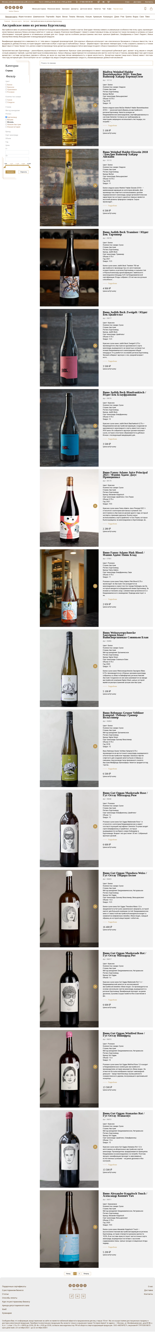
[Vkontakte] (103, 2)
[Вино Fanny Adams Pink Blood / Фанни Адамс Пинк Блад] (69, 588)
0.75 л (111, 257)
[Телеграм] (71, 1296)
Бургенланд (114, 92)
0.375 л (111, 99)
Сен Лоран (129, 497)
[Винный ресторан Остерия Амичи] (13, 9)
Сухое (121, 245)
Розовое (111, 563)
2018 (108, 101)
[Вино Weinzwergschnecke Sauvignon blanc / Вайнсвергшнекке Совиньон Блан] (69, 668)
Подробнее (112, 126)
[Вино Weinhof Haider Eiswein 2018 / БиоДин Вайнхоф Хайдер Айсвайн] (69, 187)
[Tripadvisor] (108, 2)
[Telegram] (98, 2)
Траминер (120, 254)
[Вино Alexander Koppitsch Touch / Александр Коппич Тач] (69, 1229)
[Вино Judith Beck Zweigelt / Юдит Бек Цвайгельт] (69, 348)
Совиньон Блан (122, 659)
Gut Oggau (112, 895)
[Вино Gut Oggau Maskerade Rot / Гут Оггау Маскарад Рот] (69, 988)
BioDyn (111, 94)
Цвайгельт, (120, 497)
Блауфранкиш (121, 414)
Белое (110, 85)
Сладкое (122, 87)
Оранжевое (112, 1204)
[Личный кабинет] (145, 9)
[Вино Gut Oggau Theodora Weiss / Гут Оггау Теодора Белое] (69, 908)
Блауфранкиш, (121, 572)
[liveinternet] (4, 1333)
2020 (108, 664)
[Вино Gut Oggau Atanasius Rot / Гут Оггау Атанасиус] (69, 1149)
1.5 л (110, 900)
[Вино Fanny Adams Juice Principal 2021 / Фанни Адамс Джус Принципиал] (69, 508)
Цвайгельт (120, 334)
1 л (110, 815)
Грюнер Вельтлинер (124, 740)
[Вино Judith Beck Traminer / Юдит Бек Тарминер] (69, 267)
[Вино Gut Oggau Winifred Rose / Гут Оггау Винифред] (69, 1069)
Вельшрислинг (122, 96)
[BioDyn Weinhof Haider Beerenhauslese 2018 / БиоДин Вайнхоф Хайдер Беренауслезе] (69, 107)
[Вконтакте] (77, 1296)
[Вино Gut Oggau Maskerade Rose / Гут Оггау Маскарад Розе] (69, 828)
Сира (130, 572)
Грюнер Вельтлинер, (124, 897)
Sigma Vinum (113, 657)
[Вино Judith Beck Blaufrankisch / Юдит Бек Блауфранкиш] (69, 428)
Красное (111, 323)
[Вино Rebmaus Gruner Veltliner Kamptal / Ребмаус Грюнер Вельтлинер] (69, 748)
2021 (108, 259)
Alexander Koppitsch (116, 495)
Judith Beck (113, 252)
